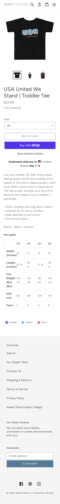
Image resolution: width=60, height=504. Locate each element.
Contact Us (14, 371)
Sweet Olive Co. (24, 493)
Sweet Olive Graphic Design (24, 407)
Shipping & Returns (19, 380)
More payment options (30, 153)
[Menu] (54, 4)
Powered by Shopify (43, 493)
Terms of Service (17, 389)
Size (6, 119)
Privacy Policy (15, 398)
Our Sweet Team (17, 362)
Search (11, 353)
